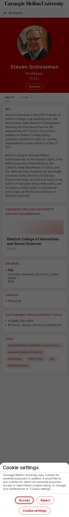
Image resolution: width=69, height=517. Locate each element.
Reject (45, 500)
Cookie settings (34, 511)
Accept (24, 500)
